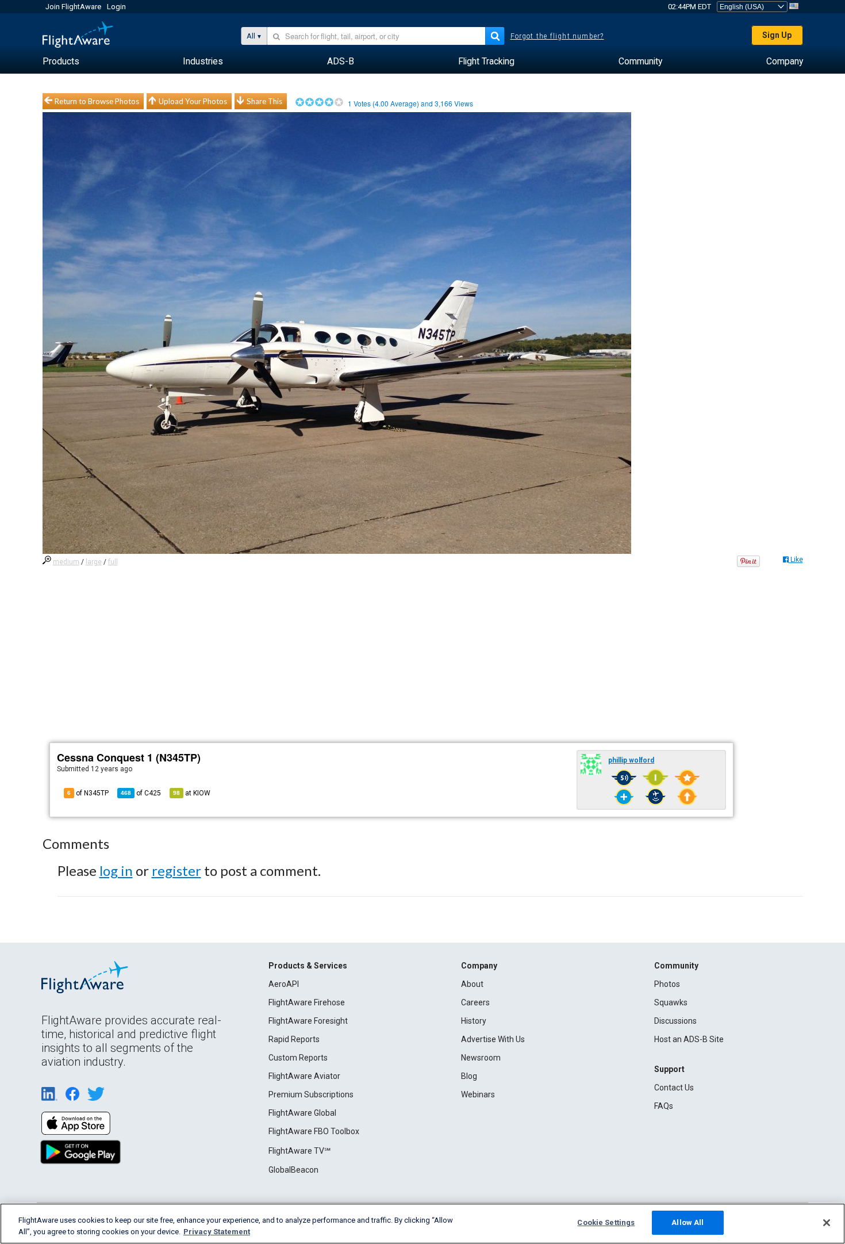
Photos (667, 984)
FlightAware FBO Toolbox (313, 1131)
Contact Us (674, 1087)
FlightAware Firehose (306, 1002)
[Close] (826, 1222)
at (191, 793)
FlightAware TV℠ (299, 1150)
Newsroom (481, 1057)
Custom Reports (298, 1057)
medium (66, 562)
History (473, 1020)
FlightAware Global (302, 1112)
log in (116, 870)
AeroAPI (283, 984)
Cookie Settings (606, 1222)
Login (116, 6)
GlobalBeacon (293, 1169)
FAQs (663, 1106)
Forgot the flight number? (557, 36)
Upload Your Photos (193, 101)
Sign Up (777, 35)
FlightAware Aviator (304, 1076)
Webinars (478, 1094)
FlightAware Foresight (308, 1020)
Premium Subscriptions (311, 1094)
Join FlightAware (73, 6)
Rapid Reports (294, 1039)
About (472, 984)
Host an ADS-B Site (689, 1039)
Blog (469, 1076)
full (113, 562)
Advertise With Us (493, 1039)
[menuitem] (61, 61)
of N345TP (88, 793)
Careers (475, 1002)
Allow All (687, 1222)
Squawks (670, 1002)
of (141, 793)
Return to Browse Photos (97, 101)
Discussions (675, 1020)
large (94, 562)
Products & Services (307, 965)
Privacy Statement (216, 1231)
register (176, 870)
